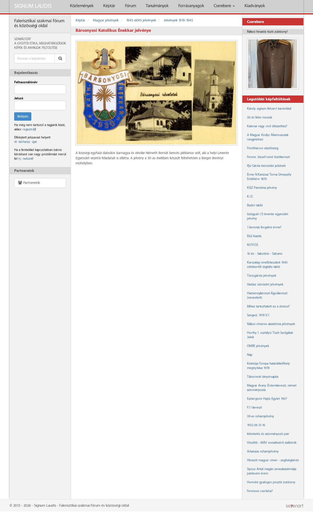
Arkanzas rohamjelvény (263, 451)
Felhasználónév (25, 82)
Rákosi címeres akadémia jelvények (271, 324)
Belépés (22, 116)
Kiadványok (255, 6)
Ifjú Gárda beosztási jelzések (266, 166)
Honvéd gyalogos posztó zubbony (271, 482)
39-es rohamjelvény (260, 416)
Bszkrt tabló (255, 205)
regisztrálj (28, 129)
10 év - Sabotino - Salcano (264, 254)
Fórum (130, 6)
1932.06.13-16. (256, 425)
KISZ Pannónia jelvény (262, 188)
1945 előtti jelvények (141, 20)
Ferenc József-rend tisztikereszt (268, 157)
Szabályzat (22, 39)
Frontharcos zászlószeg (262, 148)
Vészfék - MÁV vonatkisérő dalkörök (271, 443)
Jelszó (18, 98)
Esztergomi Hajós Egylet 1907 (267, 399)
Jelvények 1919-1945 (178, 20)
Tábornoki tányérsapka (262, 377)
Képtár (109, 6)
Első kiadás (254, 236)
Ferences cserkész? (260, 491)
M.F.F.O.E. (253, 245)
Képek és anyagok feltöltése (35, 48)
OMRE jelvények (258, 346)
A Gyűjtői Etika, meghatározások (40, 43)
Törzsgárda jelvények (261, 276)
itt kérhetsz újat (25, 142)
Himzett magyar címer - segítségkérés (273, 460)
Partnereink (31, 183)
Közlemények (81, 6)
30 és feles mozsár (259, 117)
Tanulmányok (157, 6)
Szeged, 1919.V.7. (258, 315)
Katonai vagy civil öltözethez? (267, 126)
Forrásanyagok (191, 6)
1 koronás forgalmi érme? (264, 227)
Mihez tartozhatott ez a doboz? (268, 306)
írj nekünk (25, 159)
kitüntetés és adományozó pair (268, 434)
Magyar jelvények (106, 20)
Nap (249, 355)
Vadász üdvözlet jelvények (265, 284)
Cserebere (223, 6)
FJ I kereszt (254, 407)
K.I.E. (250, 197)
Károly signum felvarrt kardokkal (269, 109)
